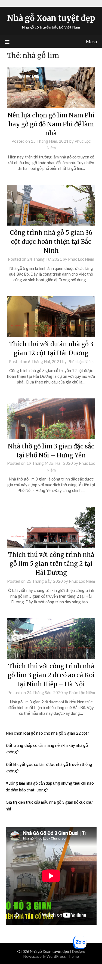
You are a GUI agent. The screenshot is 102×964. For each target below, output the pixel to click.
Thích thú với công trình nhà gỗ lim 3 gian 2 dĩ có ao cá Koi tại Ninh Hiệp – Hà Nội (51, 675)
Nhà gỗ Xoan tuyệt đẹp (51, 18)
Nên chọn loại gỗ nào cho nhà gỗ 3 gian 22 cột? (47, 733)
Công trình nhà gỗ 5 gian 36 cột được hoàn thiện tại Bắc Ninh (51, 241)
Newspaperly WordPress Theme (51, 956)
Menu (91, 41)
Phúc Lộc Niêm (81, 259)
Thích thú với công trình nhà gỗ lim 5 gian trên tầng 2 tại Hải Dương (51, 563)
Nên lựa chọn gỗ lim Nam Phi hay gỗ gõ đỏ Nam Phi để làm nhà (51, 124)
